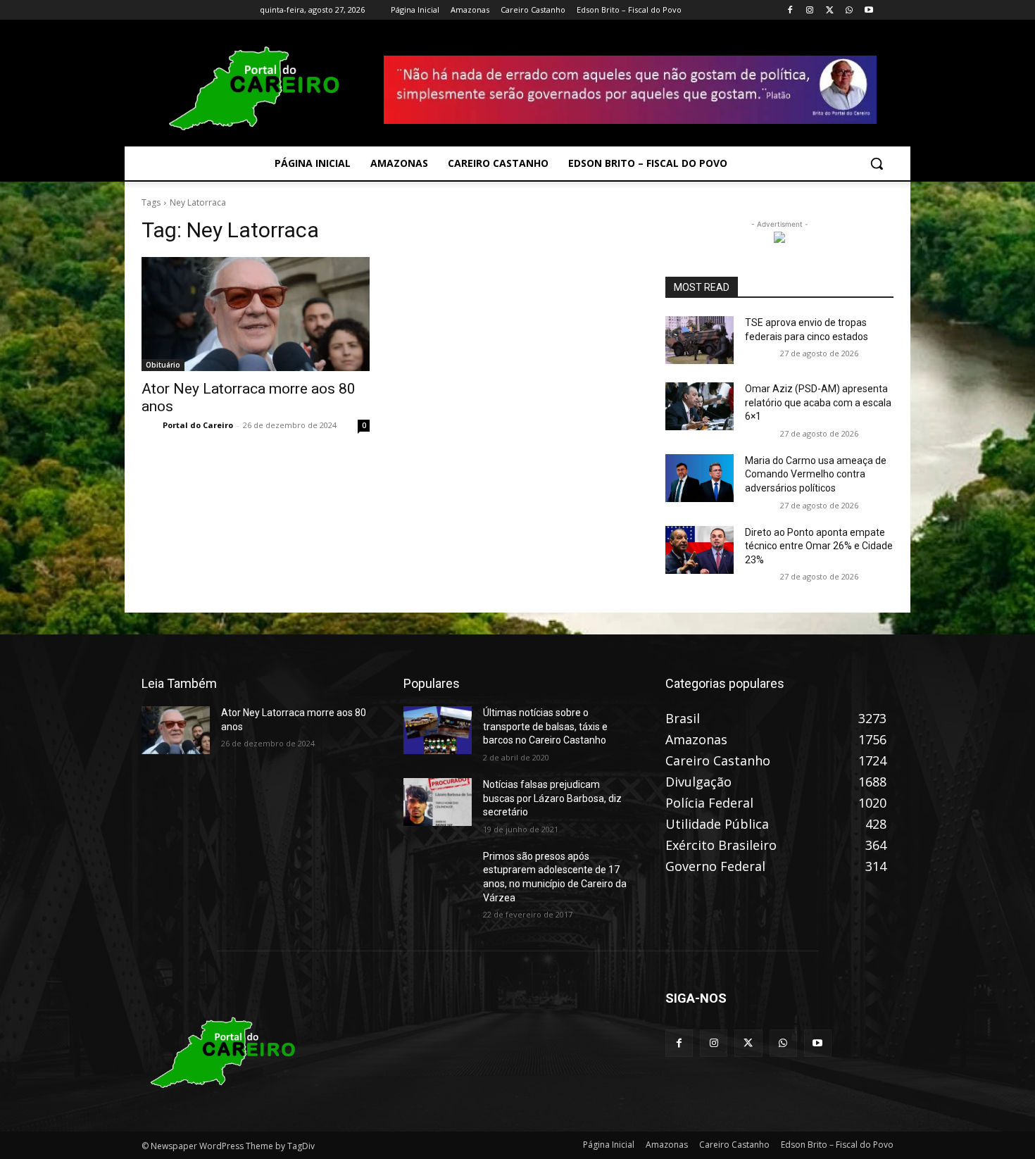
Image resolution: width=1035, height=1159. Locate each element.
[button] (876, 163)
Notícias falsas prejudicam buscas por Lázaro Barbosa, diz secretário (552, 798)
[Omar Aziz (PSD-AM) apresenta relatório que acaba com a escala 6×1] (699, 406)
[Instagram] (810, 10)
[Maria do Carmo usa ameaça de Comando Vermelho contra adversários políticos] (699, 478)
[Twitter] (830, 10)
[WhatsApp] (849, 10)
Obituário (163, 365)
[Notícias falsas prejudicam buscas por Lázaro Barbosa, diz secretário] (437, 802)
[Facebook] (790, 10)
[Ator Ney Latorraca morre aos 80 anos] (256, 314)
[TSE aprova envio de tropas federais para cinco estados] (699, 340)
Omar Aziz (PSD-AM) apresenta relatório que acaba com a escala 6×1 (818, 402)
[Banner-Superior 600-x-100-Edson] (630, 89)
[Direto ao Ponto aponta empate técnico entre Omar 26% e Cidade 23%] (699, 550)
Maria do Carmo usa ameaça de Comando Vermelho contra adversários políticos (815, 474)
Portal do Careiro (198, 425)
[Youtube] (868, 10)
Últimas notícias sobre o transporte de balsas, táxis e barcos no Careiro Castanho (545, 726)
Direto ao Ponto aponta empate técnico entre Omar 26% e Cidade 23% (819, 546)
